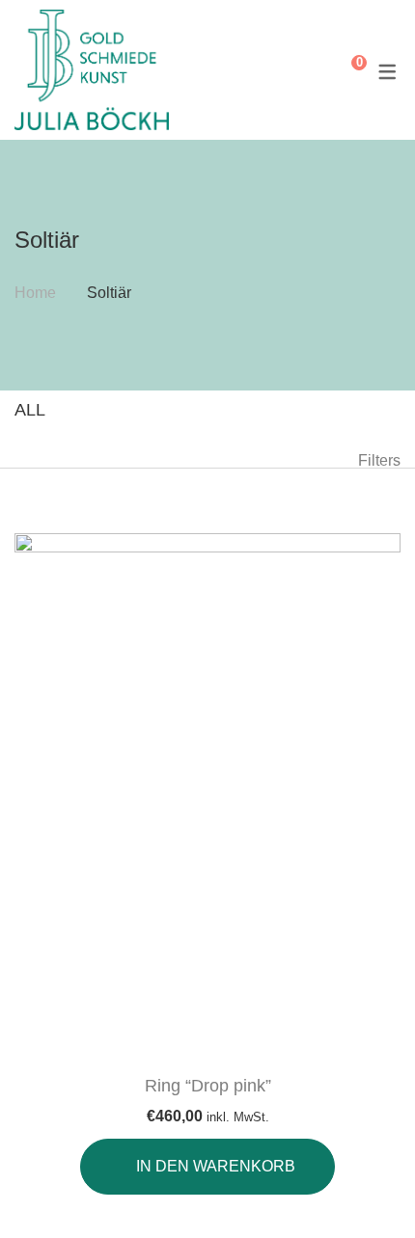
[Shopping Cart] (344, 70)
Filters (379, 460)
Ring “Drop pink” (208, 1085)
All (29, 409)
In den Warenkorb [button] (215, 1166)
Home (35, 292)
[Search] (314, 70)
